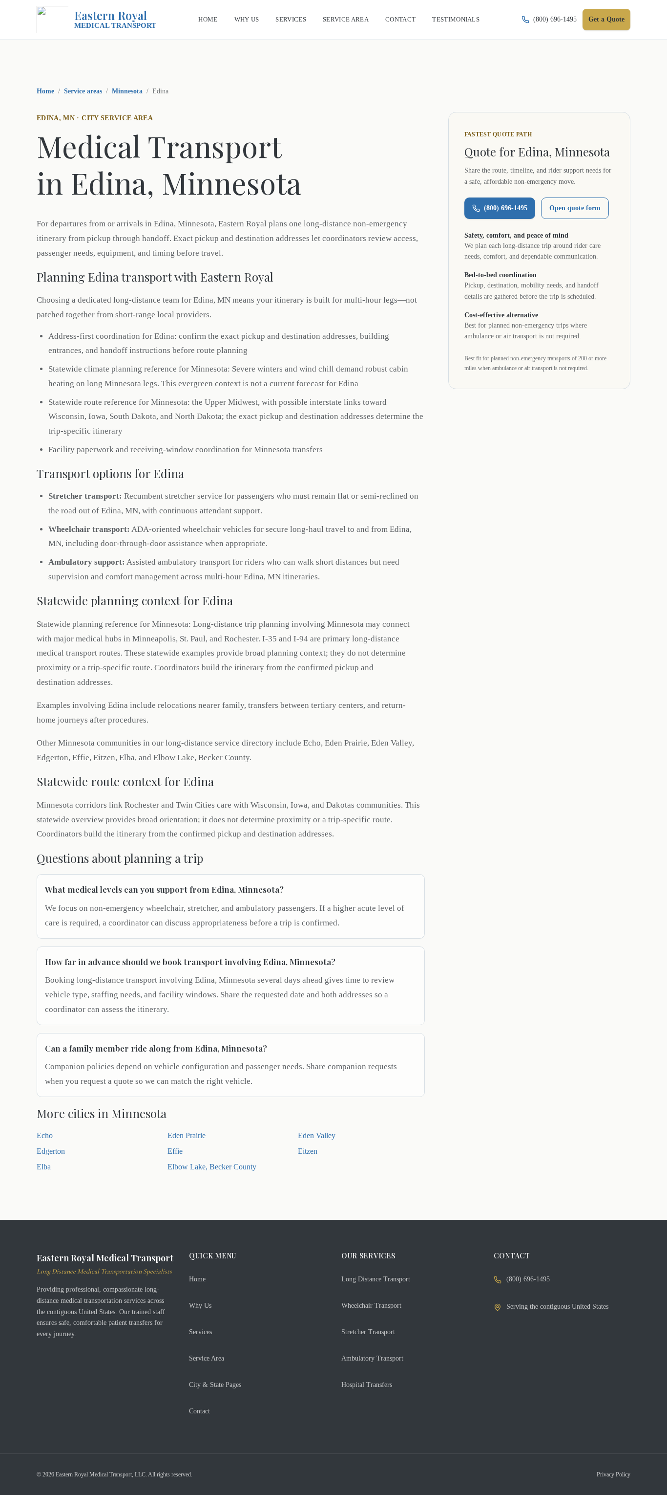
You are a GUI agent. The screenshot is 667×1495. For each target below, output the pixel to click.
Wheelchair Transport (371, 1305)
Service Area (206, 1358)
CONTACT (400, 19)
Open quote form (575, 208)
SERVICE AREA (346, 19)
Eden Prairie (186, 1135)
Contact (199, 1411)
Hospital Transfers (366, 1384)
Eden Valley (316, 1135)
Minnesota (127, 91)
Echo (45, 1135)
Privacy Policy (613, 1474)
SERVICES (290, 19)
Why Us (200, 1305)
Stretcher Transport (368, 1332)
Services (200, 1332)
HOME (207, 19)
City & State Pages (215, 1384)
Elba (44, 1167)
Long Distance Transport (375, 1279)
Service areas (83, 91)
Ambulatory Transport (372, 1358)
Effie (175, 1151)
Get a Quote (606, 19)
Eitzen (307, 1151)
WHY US (246, 19)
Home (45, 91)
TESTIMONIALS (455, 19)
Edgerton (51, 1151)
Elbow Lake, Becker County (211, 1167)
